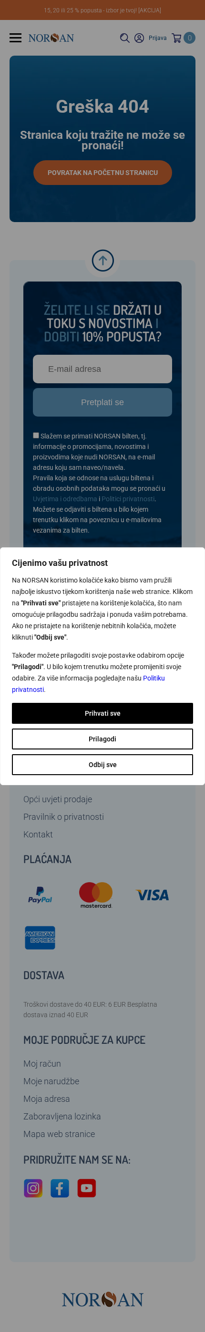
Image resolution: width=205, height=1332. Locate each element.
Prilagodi (102, 739)
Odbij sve (103, 764)
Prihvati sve (103, 713)
